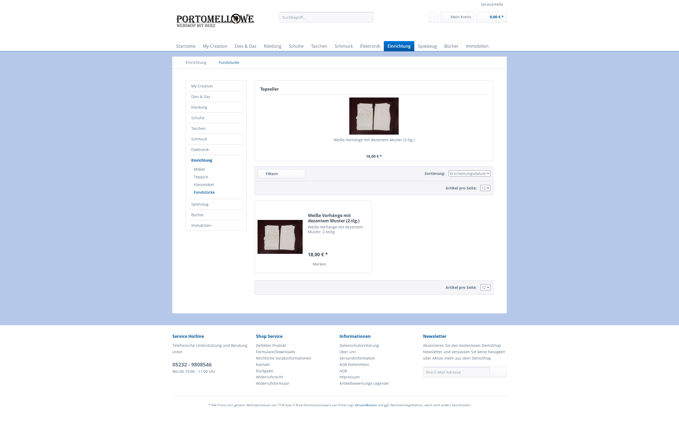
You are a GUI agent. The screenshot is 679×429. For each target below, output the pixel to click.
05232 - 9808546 (192, 364)
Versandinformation (357, 358)
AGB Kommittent (354, 364)
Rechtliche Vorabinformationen (283, 358)
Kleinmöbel (204, 184)
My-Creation (202, 86)
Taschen (198, 128)
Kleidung (199, 107)
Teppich (201, 176)
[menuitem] (326, 17)
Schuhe (197, 117)
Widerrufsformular (272, 383)
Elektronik (200, 149)
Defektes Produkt (271, 345)
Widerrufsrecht (269, 376)
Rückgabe (264, 370)
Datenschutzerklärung (359, 345)
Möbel (199, 169)
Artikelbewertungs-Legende (364, 383)
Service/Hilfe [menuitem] (492, 4)
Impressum (350, 376)
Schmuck (199, 138)
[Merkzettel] (433, 17)
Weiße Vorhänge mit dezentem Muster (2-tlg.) (374, 139)
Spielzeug (199, 204)
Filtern (271, 173)
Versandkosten (366, 405)
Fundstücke (204, 192)
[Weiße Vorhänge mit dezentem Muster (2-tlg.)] (374, 116)
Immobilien (201, 225)
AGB (343, 370)
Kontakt (262, 364)
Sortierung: (435, 173)
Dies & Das (200, 96)
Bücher (197, 214)
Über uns (348, 351)
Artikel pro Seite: (461, 188)
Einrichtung (201, 160)
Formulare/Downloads (275, 351)
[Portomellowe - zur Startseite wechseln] (215, 25)
